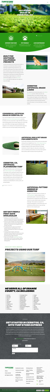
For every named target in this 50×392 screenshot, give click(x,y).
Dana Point (9, 305)
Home (6, 370)
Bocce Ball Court (29, 381)
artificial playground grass (10, 170)
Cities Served (8, 373)
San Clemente (23, 301)
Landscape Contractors (18, 375)
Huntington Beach (23, 295)
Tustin (35, 296)
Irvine (8, 300)
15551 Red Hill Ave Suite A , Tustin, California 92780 (40, 377)
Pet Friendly (25, 43)
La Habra (35, 302)
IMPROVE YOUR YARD (11, 43)
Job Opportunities (9, 375)
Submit (13, 353)
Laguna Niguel (9, 306)
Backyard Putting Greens (30, 374)
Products (28, 383)
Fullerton (8, 302)
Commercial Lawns (20, 370)
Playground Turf (19, 377)
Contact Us (41, 384)
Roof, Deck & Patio (30, 379)
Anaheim (8, 295)
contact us (12, 329)
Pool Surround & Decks (19, 380)
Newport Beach (23, 300)
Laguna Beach (36, 300)
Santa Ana (9, 297)
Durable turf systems (18, 236)
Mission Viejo (22, 298)
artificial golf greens (31, 195)
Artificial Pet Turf (30, 377)
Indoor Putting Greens (29, 371)
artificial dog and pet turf (41, 143)
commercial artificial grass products (14, 119)
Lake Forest (36, 297)
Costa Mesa (9, 301)
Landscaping (18, 372)
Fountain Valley (23, 304)
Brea (34, 305)
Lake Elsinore (22, 302)
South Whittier (23, 305)
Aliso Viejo (9, 296)
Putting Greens (29, 368)
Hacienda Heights (37, 304)
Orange (35, 295)
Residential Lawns (20, 368)
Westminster (22, 297)
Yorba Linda (36, 298)
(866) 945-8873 (19, 338)
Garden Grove (23, 296)
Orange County (9, 304)
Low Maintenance (39, 43)
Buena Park (36, 301)
